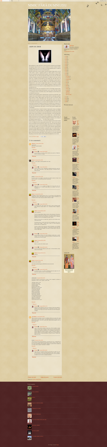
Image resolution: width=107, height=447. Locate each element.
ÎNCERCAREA (78, 199)
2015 (66, 71)
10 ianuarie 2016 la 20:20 (39, 340)
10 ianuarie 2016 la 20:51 (43, 350)
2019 (66, 65)
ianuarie (67, 90)
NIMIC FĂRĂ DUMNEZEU (47, 5)
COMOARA (68, 91)
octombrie (67, 77)
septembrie (68, 79)
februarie (67, 88)
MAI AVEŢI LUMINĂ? (35, 430)
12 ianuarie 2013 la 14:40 (43, 184)
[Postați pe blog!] (42, 136)
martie (67, 87)
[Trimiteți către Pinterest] (45, 136)
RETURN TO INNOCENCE (78, 123)
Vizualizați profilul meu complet (69, 51)
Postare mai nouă (32, 377)
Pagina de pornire (45, 377)
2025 (66, 56)
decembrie (68, 76)
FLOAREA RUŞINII (35, 386)
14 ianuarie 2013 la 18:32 (43, 204)
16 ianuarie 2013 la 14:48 (43, 269)
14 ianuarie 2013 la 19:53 (43, 233)
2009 (66, 101)
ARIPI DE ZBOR (68, 94)
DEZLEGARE (78, 146)
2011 (66, 98)
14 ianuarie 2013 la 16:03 (39, 194)
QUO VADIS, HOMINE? (36, 425)
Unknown (33, 143)
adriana (33, 194)
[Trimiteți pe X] (43, 136)
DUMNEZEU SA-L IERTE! (36, 408)
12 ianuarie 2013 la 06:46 (43, 151)
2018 (66, 67)
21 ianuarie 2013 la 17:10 (43, 306)
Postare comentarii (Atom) (37, 379)
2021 (66, 62)
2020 (66, 64)
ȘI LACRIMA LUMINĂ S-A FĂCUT (37, 436)
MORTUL (33, 397)
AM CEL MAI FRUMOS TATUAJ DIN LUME (39, 419)
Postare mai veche (58, 377)
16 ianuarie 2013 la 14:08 (39, 260)
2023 (66, 59)
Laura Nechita (34, 316)
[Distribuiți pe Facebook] (44, 136)
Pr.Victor (35, 151)
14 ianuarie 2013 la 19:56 (41, 240)
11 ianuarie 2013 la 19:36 (39, 143)
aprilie (67, 85)
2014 (66, 73)
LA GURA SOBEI (78, 134)
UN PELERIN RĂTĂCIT (78, 211)
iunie (67, 82)
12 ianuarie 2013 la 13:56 (39, 176)
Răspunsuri (34, 149)
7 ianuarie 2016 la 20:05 (40, 316)
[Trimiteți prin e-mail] (41, 136)
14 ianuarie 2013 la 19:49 (41, 210)
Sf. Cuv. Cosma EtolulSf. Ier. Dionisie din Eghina (69, 270)
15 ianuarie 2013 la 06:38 (43, 247)
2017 (66, 68)
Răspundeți (33, 147)
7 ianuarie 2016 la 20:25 (43, 326)
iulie (67, 80)
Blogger (57, 444)
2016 (66, 70)
